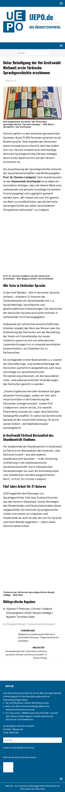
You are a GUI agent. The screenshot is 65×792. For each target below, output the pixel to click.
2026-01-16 (11, 80)
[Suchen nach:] (33, 52)
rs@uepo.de (17, 729)
